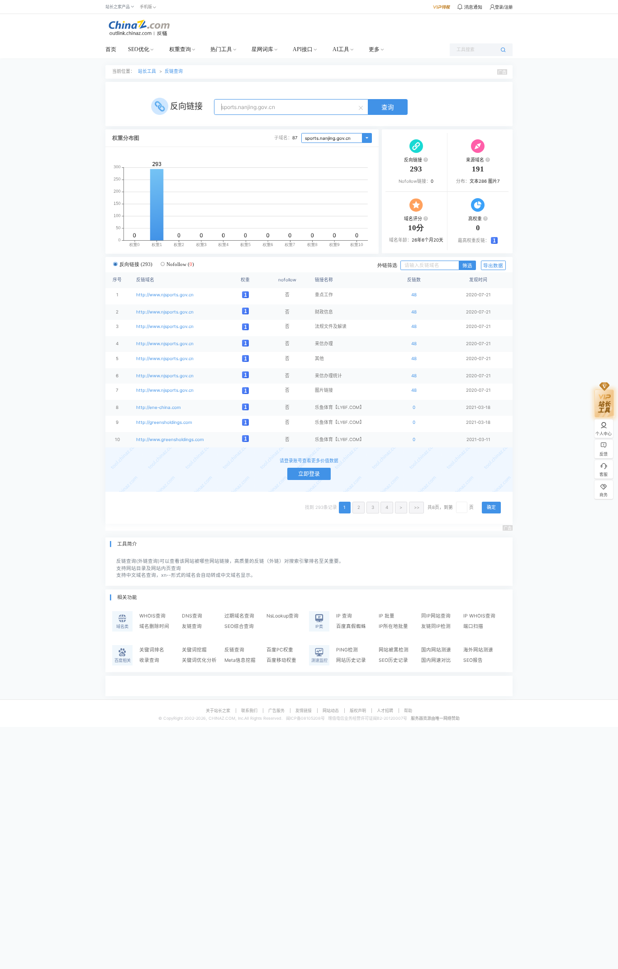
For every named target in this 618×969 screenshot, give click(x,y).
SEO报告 (473, 660)
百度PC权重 (279, 650)
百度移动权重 (281, 660)
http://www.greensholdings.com (170, 439)
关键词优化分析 (199, 660)
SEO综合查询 (239, 626)
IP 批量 (387, 616)
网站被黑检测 (394, 650)
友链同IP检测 (436, 626)
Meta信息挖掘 (240, 660)
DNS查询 (192, 616)
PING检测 (347, 650)
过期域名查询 (239, 616)
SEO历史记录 (393, 660)
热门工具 (221, 49)
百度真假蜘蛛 (351, 626)
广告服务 (276, 710)
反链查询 (174, 71)
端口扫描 (473, 626)
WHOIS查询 (152, 616)
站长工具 (147, 71)
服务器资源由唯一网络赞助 (435, 718)
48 (414, 294)
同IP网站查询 (436, 616)
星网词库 (262, 49)
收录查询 (149, 660)
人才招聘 (385, 710)
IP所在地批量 (393, 626)
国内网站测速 (436, 650)
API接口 (303, 49)
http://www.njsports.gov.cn (165, 294)
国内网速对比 (436, 660)
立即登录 (309, 473)
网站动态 (331, 710)
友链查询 (192, 626)
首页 (110, 49)
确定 (491, 507)
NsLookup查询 (282, 616)
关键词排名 (151, 650)
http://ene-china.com (158, 407)
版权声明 (358, 710)
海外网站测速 (478, 650)
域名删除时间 (154, 626)
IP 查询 (344, 616)
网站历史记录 (351, 660)
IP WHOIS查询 (479, 616)
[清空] (362, 107)
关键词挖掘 (194, 650)
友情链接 (303, 710)
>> (416, 507)
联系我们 (249, 710)
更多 (374, 49)
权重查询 (180, 49)
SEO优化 (138, 49)
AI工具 (341, 49)
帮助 (408, 710)
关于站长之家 (218, 710)
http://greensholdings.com (164, 422)
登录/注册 (504, 7)
